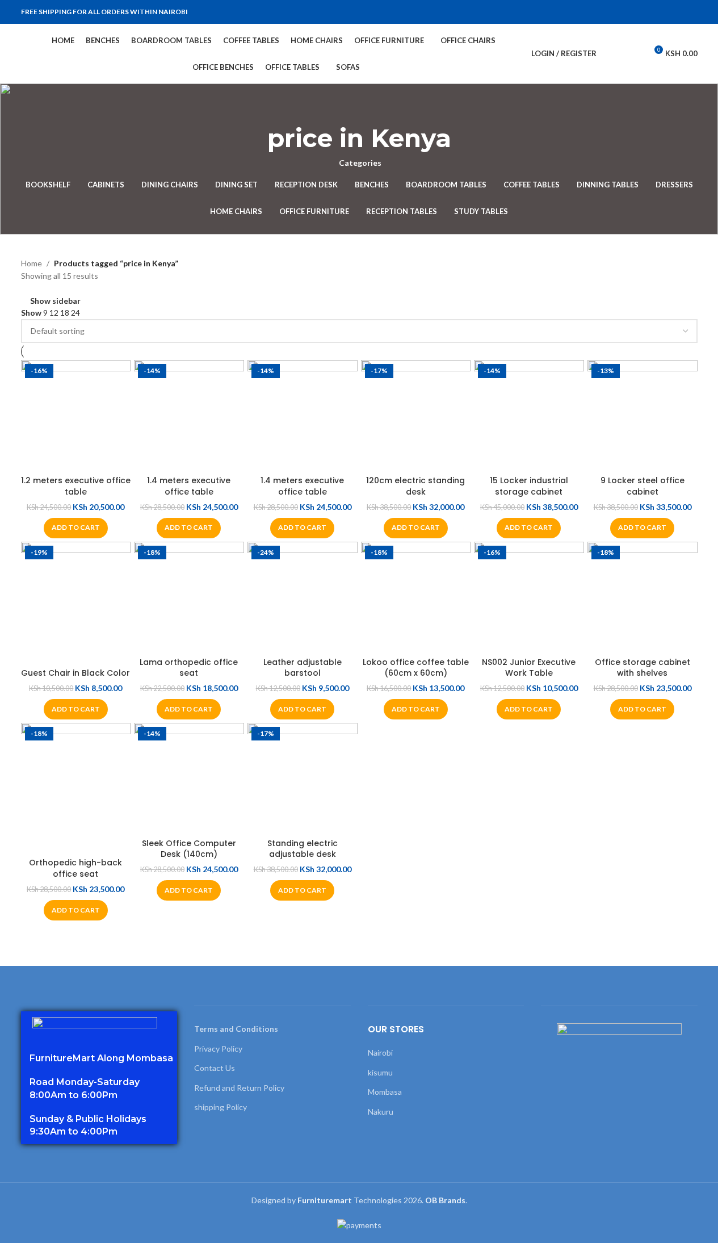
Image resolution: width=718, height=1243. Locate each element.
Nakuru (380, 1111)
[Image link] (94, 1024)
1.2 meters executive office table (76, 486)
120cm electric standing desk (415, 486)
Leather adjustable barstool (302, 667)
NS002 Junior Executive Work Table (529, 667)
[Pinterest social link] (691, 12)
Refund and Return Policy (239, 1088)
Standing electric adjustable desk (302, 849)
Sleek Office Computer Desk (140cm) (189, 849)
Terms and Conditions (236, 1028)
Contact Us (214, 1068)
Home (31, 263)
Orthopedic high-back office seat (75, 868)
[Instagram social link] (663, 12)
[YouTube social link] (677, 12)
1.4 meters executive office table (188, 486)
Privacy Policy (218, 1048)
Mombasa (385, 1091)
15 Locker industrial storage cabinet (529, 486)
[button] (76, 528)
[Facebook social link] (636, 12)
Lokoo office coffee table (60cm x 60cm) (416, 667)
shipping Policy (220, 1107)
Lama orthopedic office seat (189, 667)
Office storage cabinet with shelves (642, 667)
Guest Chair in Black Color (75, 673)
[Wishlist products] (633, 54)
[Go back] (359, 109)
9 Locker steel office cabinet (643, 486)
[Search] (612, 54)
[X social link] (650, 12)
